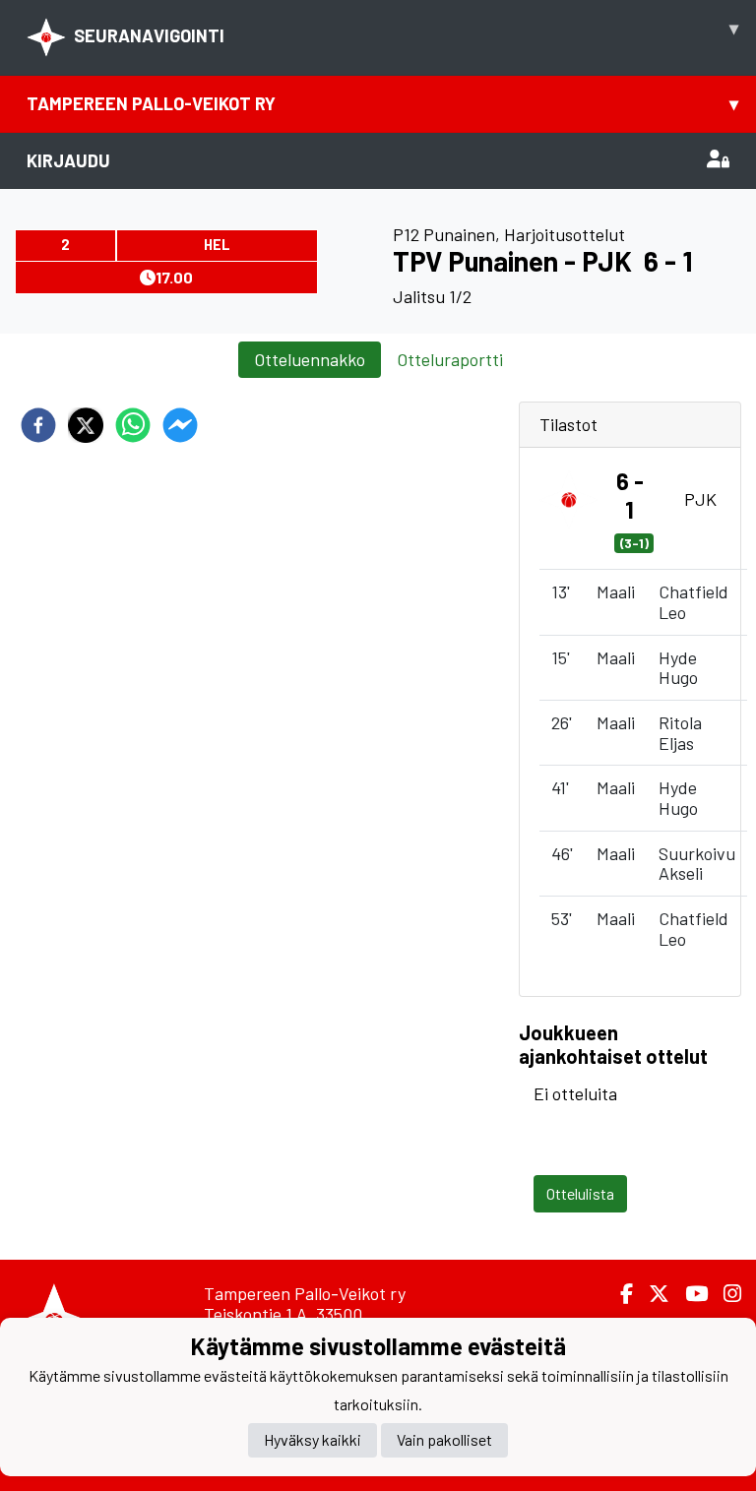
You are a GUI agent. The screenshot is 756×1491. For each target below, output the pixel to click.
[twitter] (85, 425)
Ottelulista (580, 1193)
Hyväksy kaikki (312, 1439)
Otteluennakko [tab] (309, 359)
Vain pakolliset (444, 1439)
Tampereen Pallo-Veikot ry (382, 103)
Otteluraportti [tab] (450, 359)
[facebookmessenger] (180, 425)
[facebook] (38, 425)
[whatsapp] (133, 425)
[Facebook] (618, 1293)
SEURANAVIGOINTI (406, 31)
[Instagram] (724, 1293)
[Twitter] (651, 1293)
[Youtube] (688, 1293)
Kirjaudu (68, 160)
